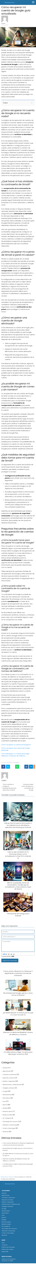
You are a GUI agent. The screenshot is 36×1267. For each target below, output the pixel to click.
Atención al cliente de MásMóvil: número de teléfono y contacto (16, 1160)
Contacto (4, 1245)
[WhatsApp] (17, 767)
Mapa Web (5, 1251)
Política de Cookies (7, 1249)
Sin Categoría (7, 1118)
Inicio (3, 1243)
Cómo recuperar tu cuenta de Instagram (16, 745)
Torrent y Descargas (9, 1128)
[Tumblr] (22, 767)
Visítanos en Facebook (8, 1259)
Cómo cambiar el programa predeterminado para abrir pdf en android (9, 787)
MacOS (5, 1105)
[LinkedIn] (26, 767)
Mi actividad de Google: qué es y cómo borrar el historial (17, 1149)
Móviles (5, 1108)
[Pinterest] (13, 767)
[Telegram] (31, 767)
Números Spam (7, 1111)
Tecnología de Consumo (10, 1121)
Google (5, 1091)
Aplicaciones (7, 1071)
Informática (6, 1098)
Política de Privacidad (8, 1247)
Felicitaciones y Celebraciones (12, 1084)
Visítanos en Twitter (7, 1261)
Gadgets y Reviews (9, 1088)
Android (5, 1068)
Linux (4, 1101)
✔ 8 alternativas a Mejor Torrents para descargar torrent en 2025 (18, 1165)
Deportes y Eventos (9, 1078)
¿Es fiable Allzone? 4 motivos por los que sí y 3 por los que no (18, 1154)
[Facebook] (3, 767)
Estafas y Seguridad (9, 1081)
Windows (5, 1131)
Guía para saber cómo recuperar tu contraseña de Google (27, 787)
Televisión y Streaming (9, 1125)
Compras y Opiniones (9, 1074)
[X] (8, 767)
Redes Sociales (7, 1115)
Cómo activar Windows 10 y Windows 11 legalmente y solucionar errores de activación (18, 1144)
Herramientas (7, 1094)
